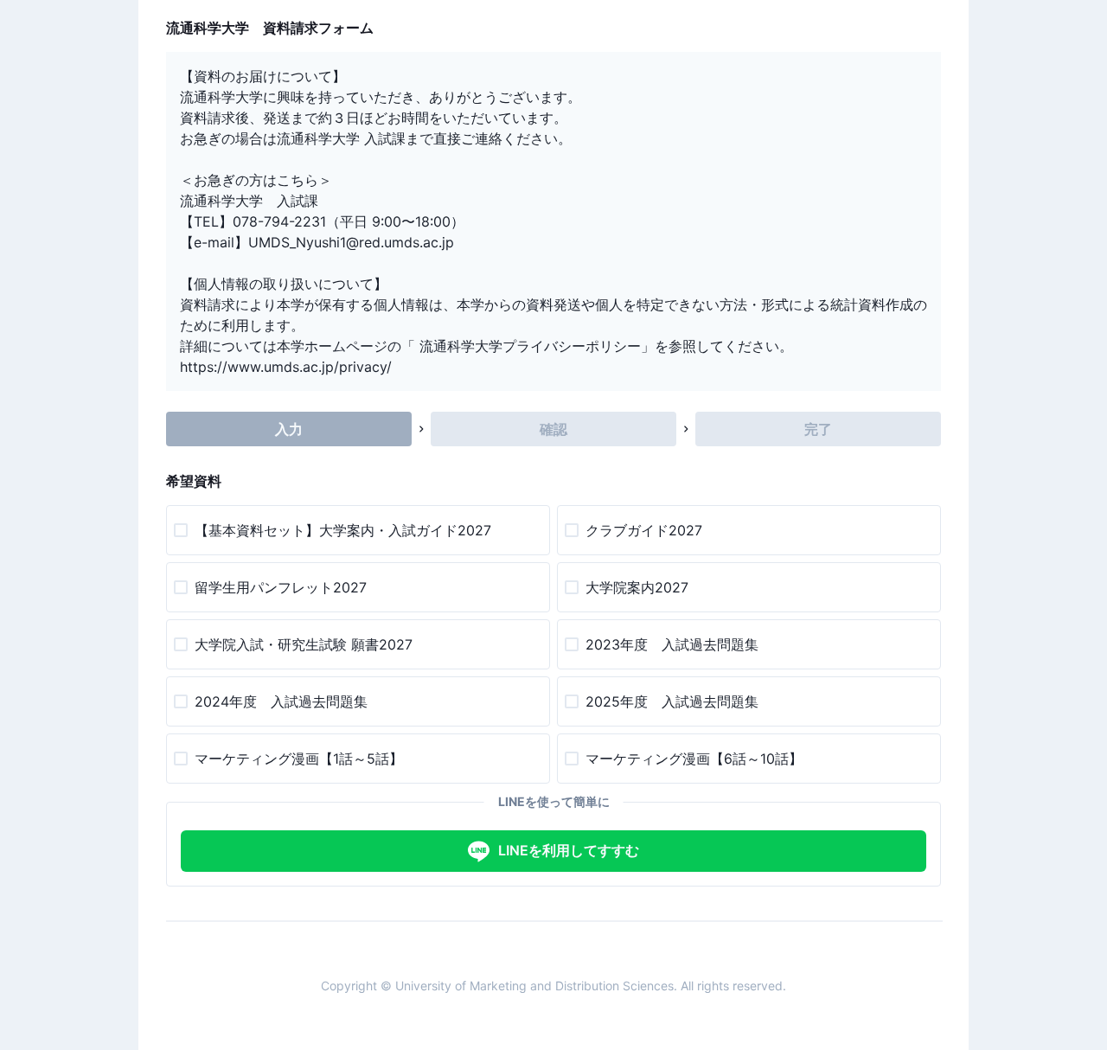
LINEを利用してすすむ (568, 850)
